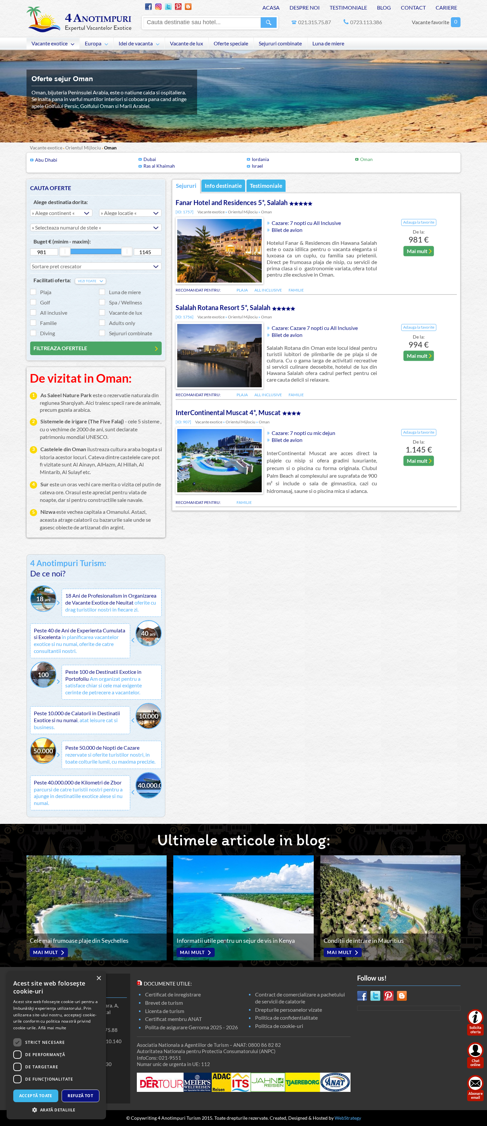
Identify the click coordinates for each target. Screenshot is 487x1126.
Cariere (446, 7)
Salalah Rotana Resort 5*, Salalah (223, 307)
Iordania (260, 159)
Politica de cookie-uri (279, 1026)
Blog (384, 7)
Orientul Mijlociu (83, 147)
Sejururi (186, 185)
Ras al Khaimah (159, 166)
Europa (93, 43)
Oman (110, 147)
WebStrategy (348, 1118)
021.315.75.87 (314, 22)
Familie (48, 323)
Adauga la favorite (418, 222)
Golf (45, 302)
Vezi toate (87, 281)
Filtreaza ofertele (60, 348)
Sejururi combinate (280, 43)
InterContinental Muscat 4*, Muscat (228, 412)
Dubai (149, 159)
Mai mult (417, 250)
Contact (413, 7)
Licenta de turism (164, 1011)
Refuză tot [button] (80, 1096)
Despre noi (305, 7)
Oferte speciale (231, 43)
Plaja (45, 292)
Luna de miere (328, 43)
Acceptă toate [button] (35, 1096)
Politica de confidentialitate (286, 1017)
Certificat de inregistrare (173, 994)
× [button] (98, 978)
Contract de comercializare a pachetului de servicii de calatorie (300, 997)
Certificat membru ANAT (173, 1019)
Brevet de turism (164, 1002)
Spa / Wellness (125, 302)
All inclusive (53, 312)
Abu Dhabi (46, 160)
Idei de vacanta (136, 43)
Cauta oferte (50, 188)
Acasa (271, 7)
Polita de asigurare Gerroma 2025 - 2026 (191, 1027)
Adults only (122, 323)
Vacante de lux (186, 43)
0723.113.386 (366, 22)
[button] (56, 1109)
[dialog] (56, 1045)
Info (223, 185)
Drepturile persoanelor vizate (288, 1009)
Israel (257, 166)
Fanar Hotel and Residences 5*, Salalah (232, 202)
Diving (47, 333)
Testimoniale (348, 7)
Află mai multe (52, 1028)
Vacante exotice (49, 43)
